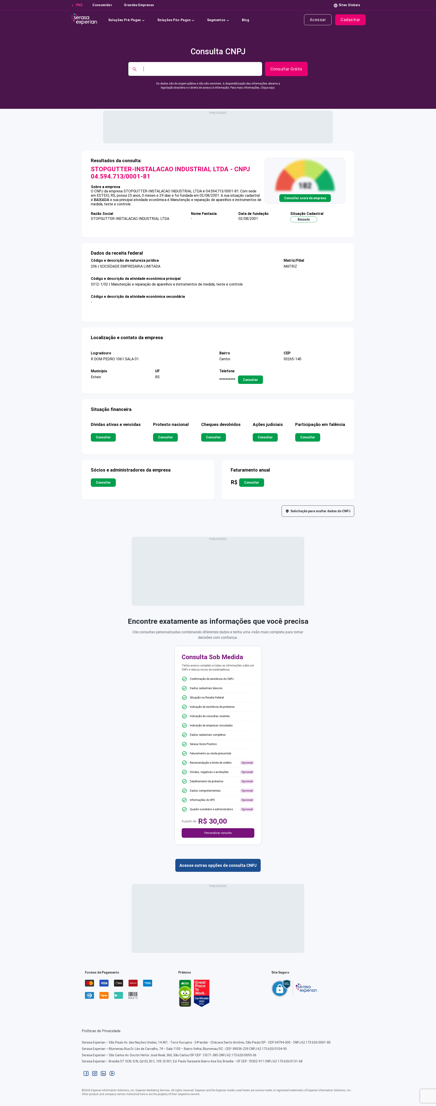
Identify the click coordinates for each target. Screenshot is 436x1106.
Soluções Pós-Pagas (174, 20)
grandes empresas (139, 5)
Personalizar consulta (218, 833)
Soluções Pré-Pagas (124, 20)
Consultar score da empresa (305, 198)
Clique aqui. (268, 87)
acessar (318, 19)
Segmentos (216, 20)
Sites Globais (349, 5)
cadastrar (350, 19)
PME (79, 5)
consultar (250, 380)
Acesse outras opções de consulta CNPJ (218, 865)
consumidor (102, 5)
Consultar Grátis (286, 69)
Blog (245, 20)
